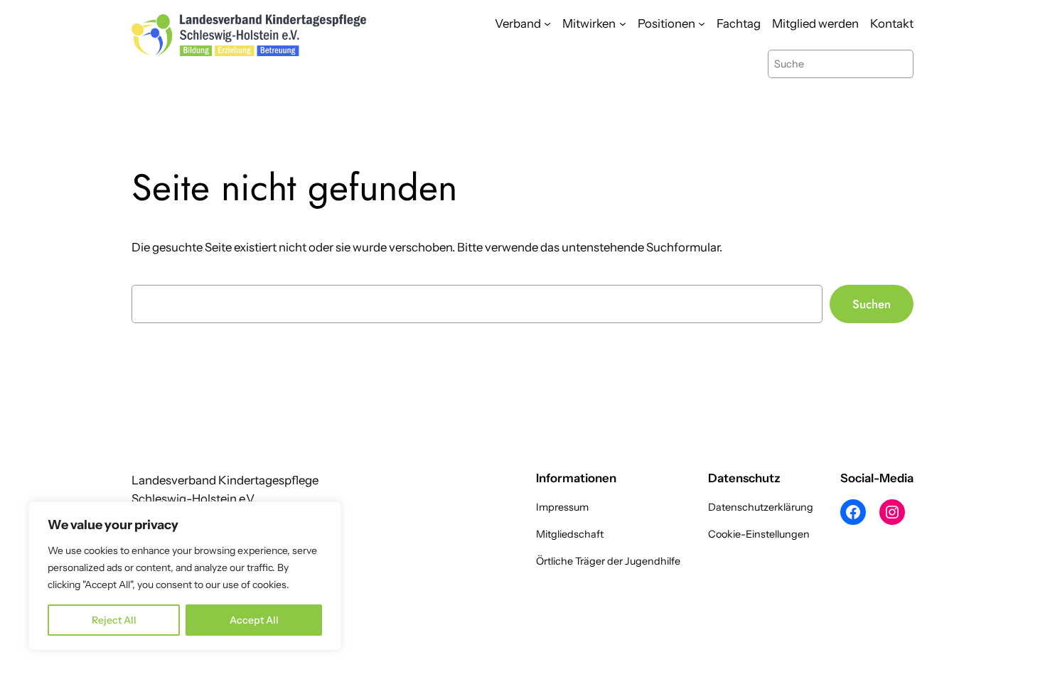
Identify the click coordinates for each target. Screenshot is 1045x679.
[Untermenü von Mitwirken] (622, 23)
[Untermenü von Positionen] (701, 23)
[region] (184, 576)
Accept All (254, 620)
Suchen (871, 304)
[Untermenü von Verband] (547, 23)
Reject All (114, 620)
